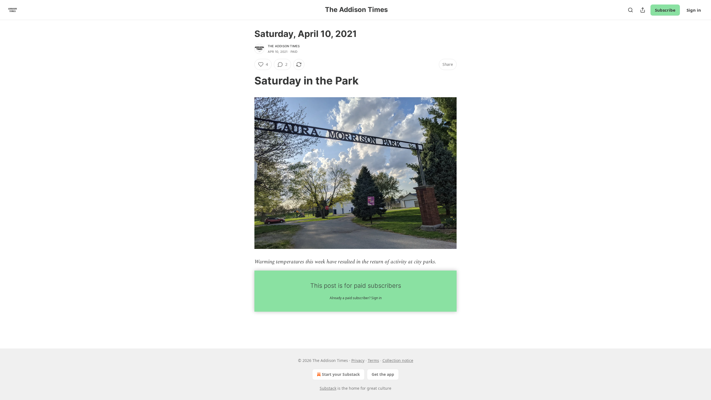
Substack (328, 388)
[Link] (246, 80)
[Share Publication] (642, 10)
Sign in (694, 10)
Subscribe (665, 10)
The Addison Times (284, 46)
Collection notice (397, 360)
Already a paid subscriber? (356, 298)
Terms (373, 360)
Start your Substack (341, 374)
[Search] (630, 10)
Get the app (383, 374)
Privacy (357, 360)
